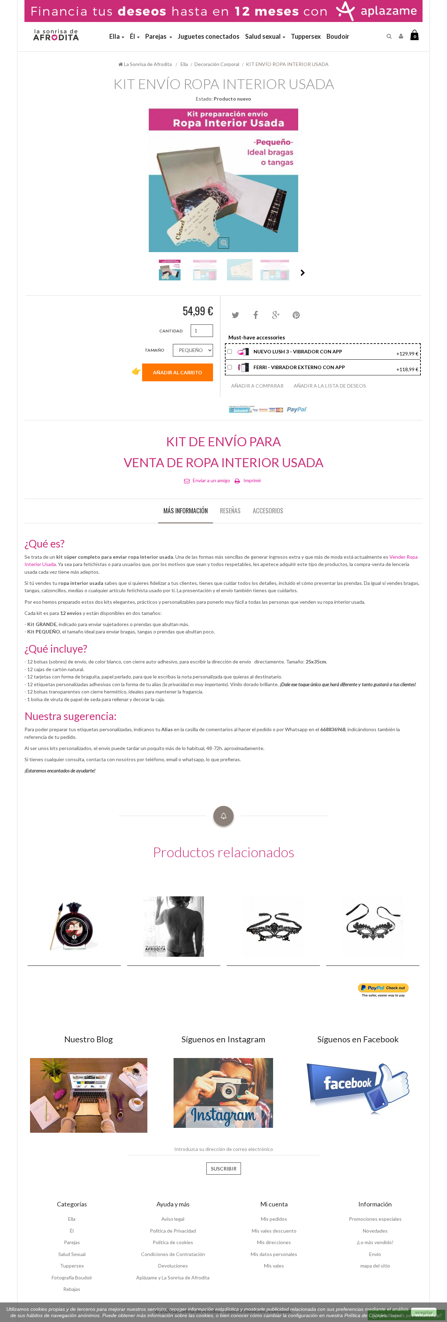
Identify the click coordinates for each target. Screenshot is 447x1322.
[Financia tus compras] (223, 10)
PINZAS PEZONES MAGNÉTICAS (149, 934)
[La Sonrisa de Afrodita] (55, 32)
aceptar (424, 1312)
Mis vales (274, 1266)
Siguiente (302, 272)
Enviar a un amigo (211, 480)
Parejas (72, 1242)
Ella (71, 1219)
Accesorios (268, 510)
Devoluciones (173, 1266)
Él (72, 1231)
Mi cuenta (274, 1204)
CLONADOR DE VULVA (354, 938)
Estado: (204, 99)
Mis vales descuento (274, 1231)
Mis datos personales (274, 1254)
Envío (375, 1254)
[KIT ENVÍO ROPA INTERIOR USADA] (170, 269)
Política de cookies (173, 1242)
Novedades (375, 1231)
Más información (185, 510)
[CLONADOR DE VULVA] (373, 926)
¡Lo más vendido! (375, 1242)
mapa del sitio (375, 1266)
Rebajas (71, 1289)
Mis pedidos (274, 1219)
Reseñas (230, 510)
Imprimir (252, 480)
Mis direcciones (274, 1242)
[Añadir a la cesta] (105, 945)
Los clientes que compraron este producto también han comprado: (144, 272)
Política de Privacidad (173, 1231)
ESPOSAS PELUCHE (250, 938)
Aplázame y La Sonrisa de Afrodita (173, 1277)
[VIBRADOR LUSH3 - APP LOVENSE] (244, 351)
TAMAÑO (155, 350)
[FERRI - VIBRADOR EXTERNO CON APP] (244, 366)
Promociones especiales (375, 1219)
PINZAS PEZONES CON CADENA (56, 934)
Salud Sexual (72, 1254)
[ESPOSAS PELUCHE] (273, 926)
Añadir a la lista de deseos (330, 386)
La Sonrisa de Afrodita (147, 64)
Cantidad (171, 330)
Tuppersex (72, 1266)
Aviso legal (172, 1219)
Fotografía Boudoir (72, 1277)
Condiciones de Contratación (173, 1254)
